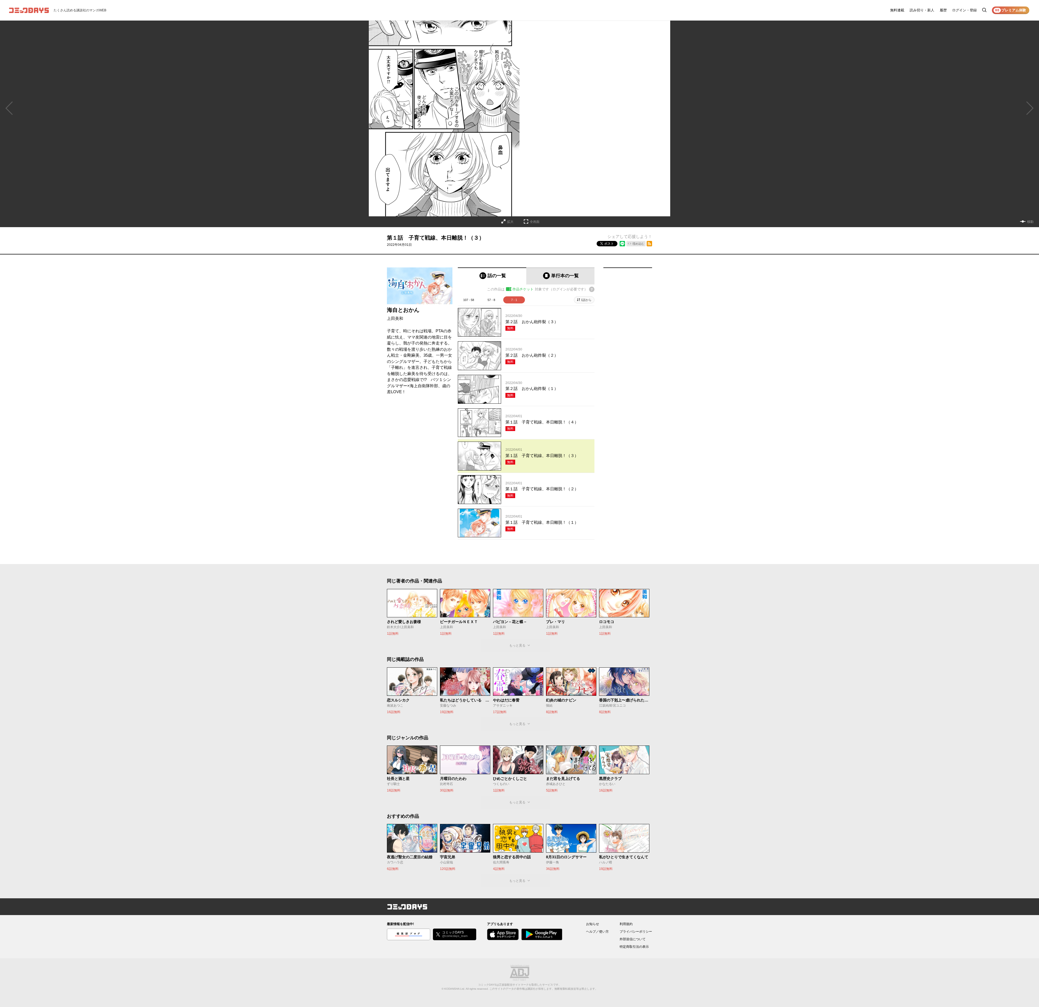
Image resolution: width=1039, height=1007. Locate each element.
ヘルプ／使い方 (597, 931)
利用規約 (626, 924)
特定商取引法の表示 (634, 947)
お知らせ (592, 924)
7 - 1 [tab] (514, 300)
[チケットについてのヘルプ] (591, 289)
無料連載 (897, 10)
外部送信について (633, 939)
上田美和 (395, 318)
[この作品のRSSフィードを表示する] (649, 243)
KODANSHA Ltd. (454, 988)
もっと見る (517, 645)
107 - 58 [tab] (468, 300)
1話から (586, 300)
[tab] (492, 275)
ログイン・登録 (964, 10)
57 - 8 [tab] (491, 300)
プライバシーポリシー (636, 931)
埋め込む (638, 243)
